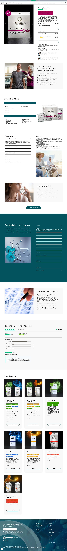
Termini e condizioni (17, 546)
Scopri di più (13, 424)
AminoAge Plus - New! (39, 525)
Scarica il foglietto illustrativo (34, 207)
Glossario (50, 536)
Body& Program (10, 401)
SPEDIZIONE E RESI (52, 542)
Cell (51, 400)
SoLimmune (38, 529)
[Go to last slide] (5, 24)
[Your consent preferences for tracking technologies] (2, 549)
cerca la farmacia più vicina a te (50, 59)
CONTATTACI (51, 538)
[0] (65, 3)
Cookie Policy (11, 546)
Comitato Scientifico (51, 532)
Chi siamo (50, 525)
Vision (49, 528)
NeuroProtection (38, 528)
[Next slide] (32, 24)
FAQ (49, 539)
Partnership (50, 535)
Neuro (11, 452)
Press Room (50, 529)
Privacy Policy (5, 546)
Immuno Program (32, 401)
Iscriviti (21, 529)
